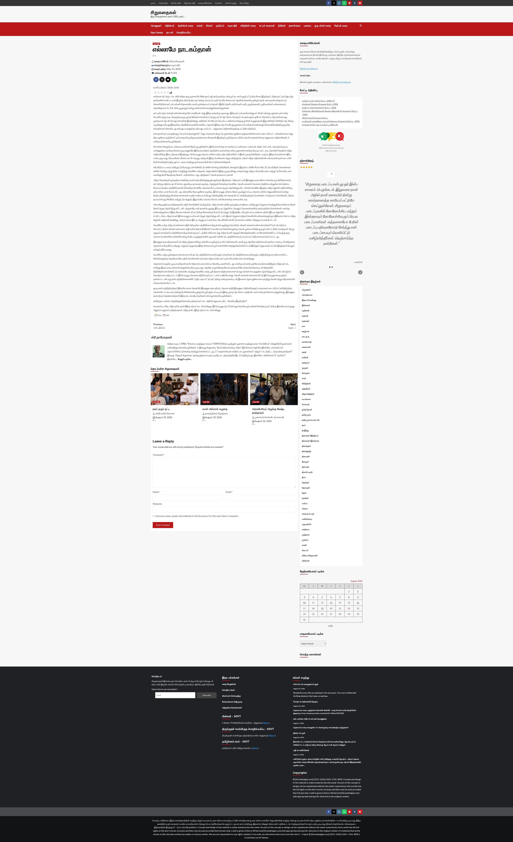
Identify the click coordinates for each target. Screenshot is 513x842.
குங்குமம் (306, 362)
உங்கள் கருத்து (231, 3)
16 (358, 602)
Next (360, 272)
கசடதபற (305, 336)
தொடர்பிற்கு (244, 3)
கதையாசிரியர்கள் (205, 3)
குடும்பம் (220, 25)
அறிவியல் (169, 25)
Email (229, 491)
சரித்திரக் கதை (248, 25)
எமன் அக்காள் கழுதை (215, 409)
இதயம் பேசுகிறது (309, 300)
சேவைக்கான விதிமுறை (232, 701)
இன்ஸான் (306, 305)
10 (304, 602)
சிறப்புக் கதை (340, 25)
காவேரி (305, 357)
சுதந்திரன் (306, 388)
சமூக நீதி (232, 25)
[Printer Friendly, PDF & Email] (161, 315)
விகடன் (305, 550)
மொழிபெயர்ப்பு (184, 32)
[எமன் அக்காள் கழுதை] (224, 389)
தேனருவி (306, 487)
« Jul (330, 625)
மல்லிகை (305, 529)
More (266, 722)
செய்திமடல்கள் (228, 690)
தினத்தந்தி (306, 451)
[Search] (360, 25)
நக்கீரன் (305, 498)
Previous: (159, 326)
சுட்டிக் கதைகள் (267, 25)
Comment (159, 454)
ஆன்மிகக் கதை (185, 25)
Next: (292, 326)
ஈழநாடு (305, 315)
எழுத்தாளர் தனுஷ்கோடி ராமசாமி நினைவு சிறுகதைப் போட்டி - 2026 (331, 121)
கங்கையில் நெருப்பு (310, 701)
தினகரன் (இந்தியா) (310, 435)
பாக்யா (305, 503)
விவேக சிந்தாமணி (310, 555)
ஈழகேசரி (305, 310)
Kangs (296, 701)
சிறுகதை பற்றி (189, 3)
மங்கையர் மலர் (308, 514)
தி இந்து (305, 430)
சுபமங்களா (306, 399)
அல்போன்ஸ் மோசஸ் (164, 413)
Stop (332, 267)
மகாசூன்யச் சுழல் (311, 684)
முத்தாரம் (306, 534)
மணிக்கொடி (307, 519)
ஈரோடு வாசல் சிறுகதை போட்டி (315, 118)
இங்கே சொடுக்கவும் (309, 68)
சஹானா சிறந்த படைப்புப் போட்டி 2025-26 (320, 124)
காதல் (200, 25)
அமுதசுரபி (306, 289)
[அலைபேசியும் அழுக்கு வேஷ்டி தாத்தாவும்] (274, 389)
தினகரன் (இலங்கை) (310, 441)
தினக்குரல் (306, 446)
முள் (303, 733)
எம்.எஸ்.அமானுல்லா (319, 719)
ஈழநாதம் (305, 321)
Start (330, 267)
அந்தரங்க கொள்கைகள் (232, 707)
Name (156, 491)
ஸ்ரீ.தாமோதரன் (176, 61)
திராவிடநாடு (307, 472)
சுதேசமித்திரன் (308, 394)
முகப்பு (153, 3)
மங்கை (305, 508)
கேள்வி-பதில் (176, 3)
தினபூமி (305, 461)
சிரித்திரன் (306, 383)
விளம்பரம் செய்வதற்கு (231, 696)
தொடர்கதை (157, 32)
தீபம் (304, 477)
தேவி (304, 493)
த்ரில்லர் (281, 25)
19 (322, 608)
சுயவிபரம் (218, 3)
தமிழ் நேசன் (307, 409)
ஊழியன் (305, 331)
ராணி (304, 545)
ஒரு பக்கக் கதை (322, 25)
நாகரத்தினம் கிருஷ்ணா (216, 413)
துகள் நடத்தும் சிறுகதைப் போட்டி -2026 (319, 107)
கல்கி (304, 352)
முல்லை (305, 540)
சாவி (304, 378)
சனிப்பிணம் (304, 750)
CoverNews (249, 837)
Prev (302, 272)
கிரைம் (209, 25)
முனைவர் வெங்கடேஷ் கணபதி (269, 417)
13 (331, 602)
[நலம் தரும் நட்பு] (174, 389)
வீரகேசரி (305, 560)
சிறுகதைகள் (163, 12)
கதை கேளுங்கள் (229, 684)
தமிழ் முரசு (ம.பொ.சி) (311, 420)
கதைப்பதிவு (163, 3)
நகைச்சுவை (295, 25)
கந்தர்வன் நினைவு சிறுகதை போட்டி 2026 (320, 104)
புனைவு (307, 25)
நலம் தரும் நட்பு (161, 409)
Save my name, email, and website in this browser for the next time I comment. (197, 516)
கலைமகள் (306, 347)
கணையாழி (307, 342)
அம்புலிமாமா (307, 295)
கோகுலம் (306, 373)
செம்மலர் (305, 404)
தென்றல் (305, 482)
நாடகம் (169, 32)
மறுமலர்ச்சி (306, 524)
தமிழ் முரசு (306, 415)
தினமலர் (305, 467)
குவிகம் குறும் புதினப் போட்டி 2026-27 (318, 100)
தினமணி (306, 456)
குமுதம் (305, 368)
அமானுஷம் (156, 25)
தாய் (304, 425)
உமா (303, 326)
